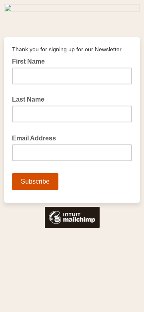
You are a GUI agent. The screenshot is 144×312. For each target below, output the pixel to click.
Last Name (28, 99)
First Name (28, 61)
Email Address (36, 137)
